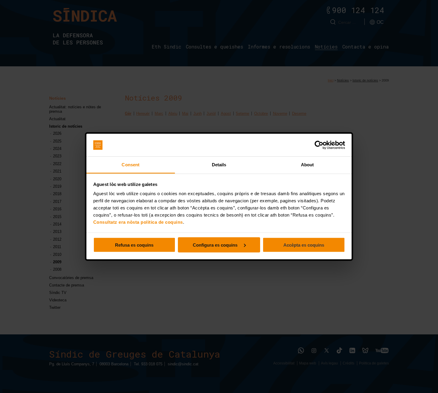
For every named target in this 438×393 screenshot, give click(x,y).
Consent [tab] (130, 164)
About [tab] (307, 164)
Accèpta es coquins (303, 244)
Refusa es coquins (134, 244)
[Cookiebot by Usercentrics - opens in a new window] (319, 145)
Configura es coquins (216, 244)
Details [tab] (219, 164)
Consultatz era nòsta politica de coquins (138, 222)
